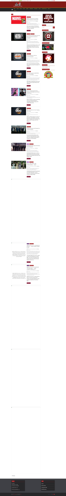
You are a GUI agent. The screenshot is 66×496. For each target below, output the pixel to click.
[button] (50, 8)
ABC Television (30, 168)
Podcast (28, 243)
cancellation (34, 41)
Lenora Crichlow (28, 79)
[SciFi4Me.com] (12, 10)
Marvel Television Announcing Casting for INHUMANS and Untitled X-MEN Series (33, 92)
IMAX (30, 23)
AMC (32, 41)
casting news (35, 77)
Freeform (36, 150)
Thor (31, 24)
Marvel (31, 23)
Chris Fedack (38, 77)
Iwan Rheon (35, 97)
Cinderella (33, 168)
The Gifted (28, 24)
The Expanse (30, 62)
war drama (28, 115)
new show (30, 114)
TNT (27, 43)
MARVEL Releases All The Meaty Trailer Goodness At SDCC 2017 (32, 19)
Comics (24, 8)
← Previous (13, 475)
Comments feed (44, 487)
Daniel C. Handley (34, 166)
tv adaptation (37, 62)
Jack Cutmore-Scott (35, 78)
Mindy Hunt (32, 39)
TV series (34, 133)
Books (21, 8)
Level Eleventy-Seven (29, 273)
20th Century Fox (29, 96)
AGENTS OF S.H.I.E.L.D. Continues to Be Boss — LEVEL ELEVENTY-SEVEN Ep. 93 (33, 246)
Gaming (27, 8)
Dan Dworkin (28, 78)
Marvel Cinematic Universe (30, 252)
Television (28, 151)
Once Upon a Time (29, 169)
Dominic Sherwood (33, 150)
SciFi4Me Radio (36, 253)
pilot (32, 79)
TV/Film (17, 8)
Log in (42, 483)
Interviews (35, 8)
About (49, 8)
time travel (36, 114)
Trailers (37, 24)
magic (31, 79)
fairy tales (38, 168)
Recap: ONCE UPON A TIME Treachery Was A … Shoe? (31, 164)
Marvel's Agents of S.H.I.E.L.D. (30, 253)
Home (14, 8)
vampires (35, 151)
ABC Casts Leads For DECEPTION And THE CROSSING (33, 74)
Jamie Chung (38, 97)
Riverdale (31, 61)
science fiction (33, 114)
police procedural (35, 79)
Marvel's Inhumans (35, 23)
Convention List (44, 8)
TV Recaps (30, 151)
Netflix (34, 253)
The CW (28, 62)
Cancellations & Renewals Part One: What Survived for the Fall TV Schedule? (33, 36)
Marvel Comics (34, 252)
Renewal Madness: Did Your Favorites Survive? (32, 56)
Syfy (39, 61)
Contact (15, 10)
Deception (31, 78)
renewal (29, 61)
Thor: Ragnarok (34, 24)
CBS (36, 41)
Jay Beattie (38, 78)
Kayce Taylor (33, 94)
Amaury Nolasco (30, 77)
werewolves (37, 151)
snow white (32, 169)
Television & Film (29, 71)
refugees (38, 79)
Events (40, 8)
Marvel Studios (37, 252)
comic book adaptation (29, 97)
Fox (37, 41)
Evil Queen (35, 168)
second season (34, 61)
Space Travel (37, 61)
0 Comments (28, 22)
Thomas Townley (33, 21)
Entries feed (43, 485)
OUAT (27, 61)
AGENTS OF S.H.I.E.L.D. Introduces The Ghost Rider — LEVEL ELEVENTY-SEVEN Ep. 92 (33, 268)
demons (29, 150)
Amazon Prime (30, 41)
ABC (27, 23)
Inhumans (33, 97)
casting (33, 77)
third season (33, 62)
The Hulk (30, 24)
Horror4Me (31, 8)
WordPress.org (43, 489)
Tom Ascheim (31, 133)
